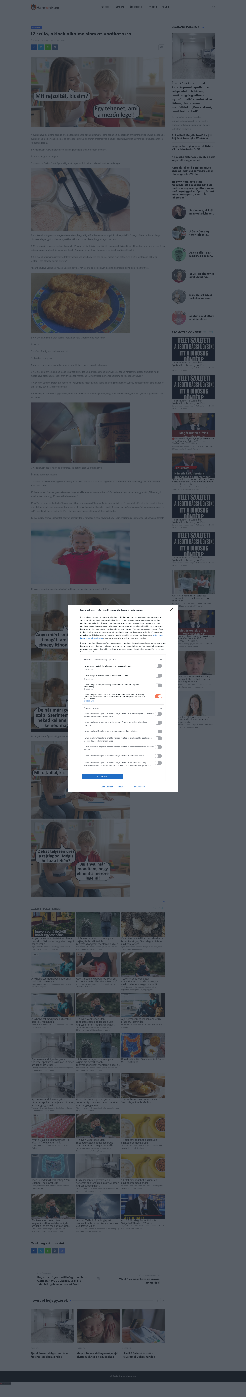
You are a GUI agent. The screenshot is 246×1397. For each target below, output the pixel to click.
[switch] (158, 666)
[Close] (172, 610)
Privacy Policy (139, 787)
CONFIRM (102, 776)
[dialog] (123, 698)
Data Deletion (107, 787)
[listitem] (123, 659)
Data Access (123, 787)
